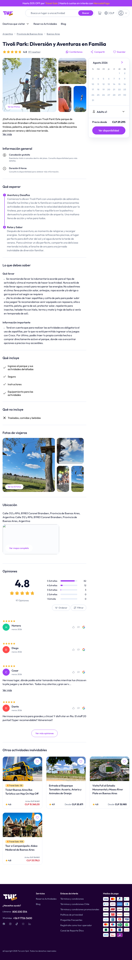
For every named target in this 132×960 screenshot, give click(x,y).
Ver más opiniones (44, 733)
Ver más (7, 134)
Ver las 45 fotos (14, 486)
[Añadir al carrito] (100, 13)
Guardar (121, 51)
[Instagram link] (10, 924)
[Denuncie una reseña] (78, 627)
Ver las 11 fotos (14, 107)
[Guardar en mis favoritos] (73, 627)
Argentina (8, 33)
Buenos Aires (53, 33)
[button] (31, 539)
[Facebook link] (4, 924)
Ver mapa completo (19, 548)
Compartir (99, 51)
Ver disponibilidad (109, 130)
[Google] (83, 627)
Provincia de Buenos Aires (30, 33)
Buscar (85, 13)
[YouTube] (23, 924)
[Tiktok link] (16, 924)
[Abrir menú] (123, 13)
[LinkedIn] (29, 924)
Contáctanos (75, 51)
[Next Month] (122, 62)
